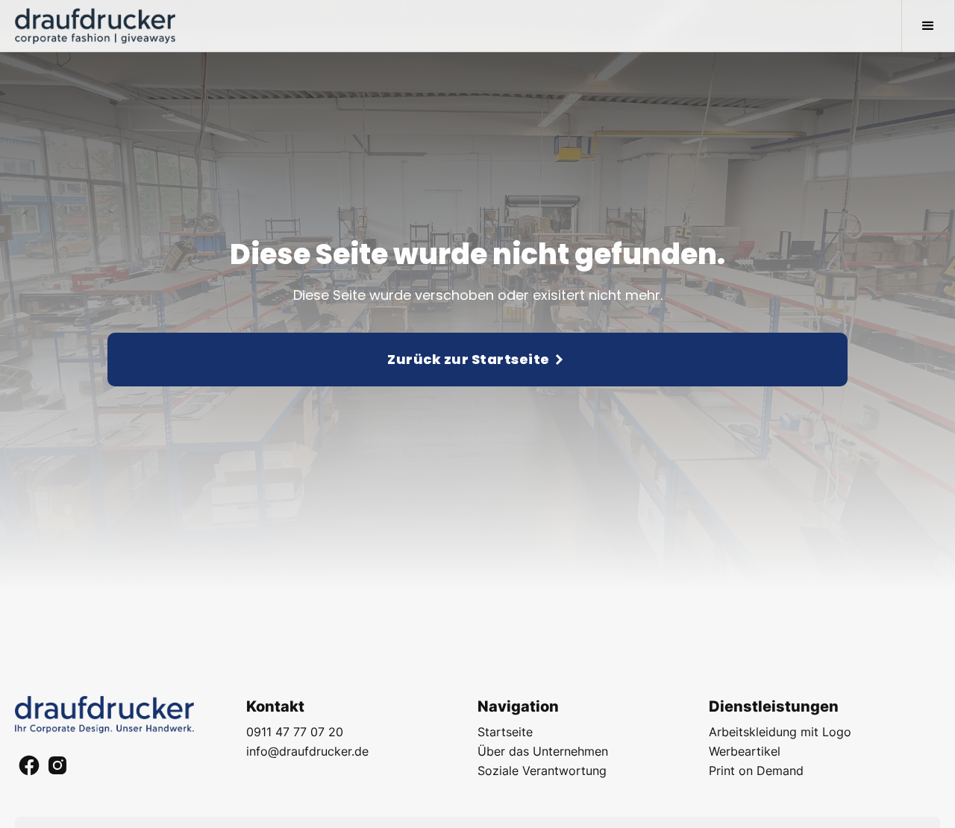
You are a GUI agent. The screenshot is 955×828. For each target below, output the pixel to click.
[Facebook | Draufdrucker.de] (29, 767)
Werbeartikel (744, 751)
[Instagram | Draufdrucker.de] (57, 767)
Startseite (505, 731)
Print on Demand (756, 770)
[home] (95, 26)
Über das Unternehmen (543, 751)
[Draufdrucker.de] (104, 715)
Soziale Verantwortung (542, 770)
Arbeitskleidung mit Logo (780, 731)
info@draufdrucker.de (307, 751)
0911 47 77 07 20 (294, 731)
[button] (928, 26)
